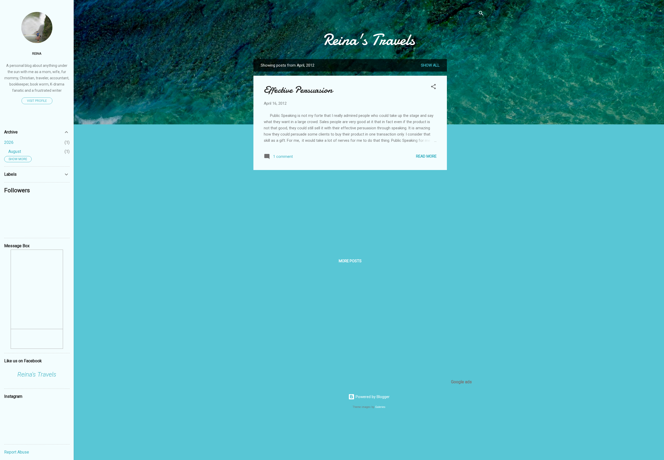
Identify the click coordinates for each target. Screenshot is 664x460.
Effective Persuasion (298, 89)
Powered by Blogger (372, 396)
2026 (8, 142)
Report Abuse (16, 452)
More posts (350, 261)
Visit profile (37, 101)
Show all (430, 65)
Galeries (380, 407)
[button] (433, 87)
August (14, 151)
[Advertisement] (467, 137)
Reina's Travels (369, 40)
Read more (426, 156)
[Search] (481, 14)
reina (37, 53)
